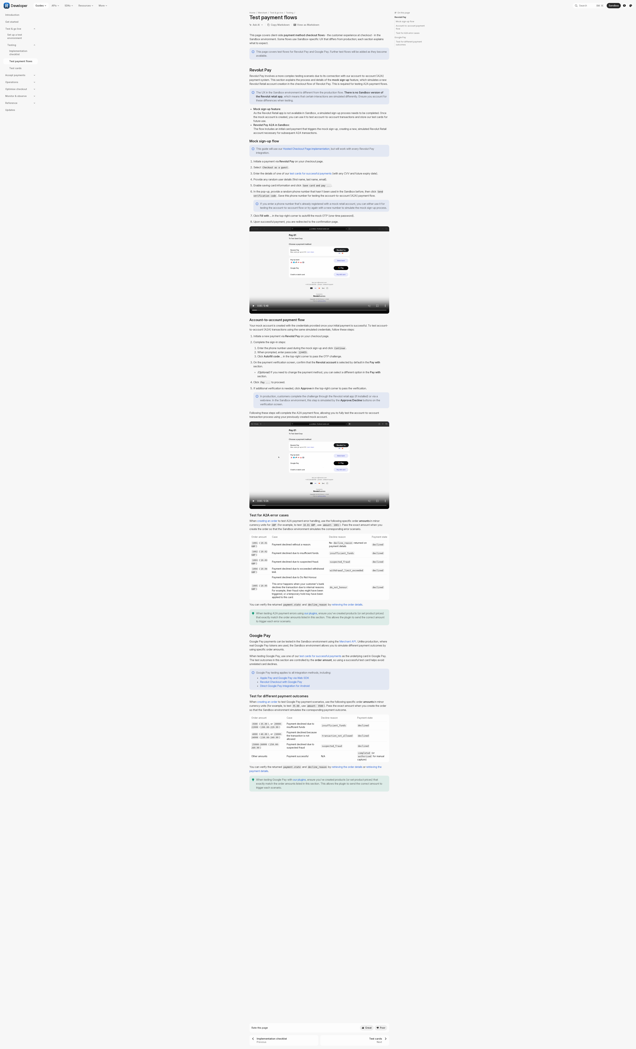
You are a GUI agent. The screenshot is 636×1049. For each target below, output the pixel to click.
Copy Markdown (280, 24)
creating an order (267, 521)
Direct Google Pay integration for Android (285, 686)
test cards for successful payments (311, 173)
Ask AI (256, 24)
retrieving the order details (347, 604)
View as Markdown (308, 24)
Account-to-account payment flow (410, 27)
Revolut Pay (400, 17)
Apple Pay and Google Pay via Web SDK (284, 678)
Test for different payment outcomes (409, 43)
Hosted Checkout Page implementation (306, 148)
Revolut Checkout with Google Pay (281, 682)
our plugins (310, 613)
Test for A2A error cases (408, 33)
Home (252, 12)
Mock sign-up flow (405, 21)
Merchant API (347, 641)
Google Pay (400, 37)
